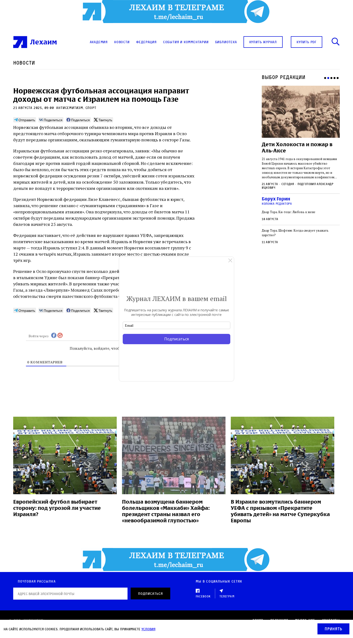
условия (148, 629)
